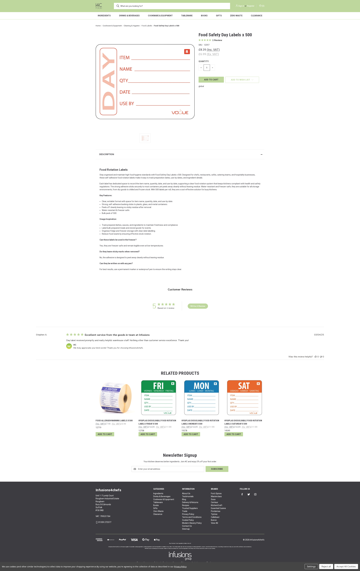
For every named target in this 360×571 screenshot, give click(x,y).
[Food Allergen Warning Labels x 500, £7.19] (115, 397)
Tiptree (214, 514)
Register (250, 6)
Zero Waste (236, 15)
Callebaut (215, 517)
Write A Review (197, 306)
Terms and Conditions (192, 517)
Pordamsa (215, 511)
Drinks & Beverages (129, 15)
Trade (184, 511)
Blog (184, 499)
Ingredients (104, 15)
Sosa (213, 499)
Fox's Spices (216, 493)
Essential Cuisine (218, 508)
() (262, 6)
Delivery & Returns (190, 502)
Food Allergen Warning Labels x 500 (114, 420)
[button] (180, 154)
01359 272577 (104, 522)
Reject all (326, 566)
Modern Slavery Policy (192, 523)
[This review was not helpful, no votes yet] (321, 356)
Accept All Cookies (346, 566)
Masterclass (216, 496)
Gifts (219, 15)
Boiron (214, 520)
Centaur (214, 502)
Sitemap (186, 529)
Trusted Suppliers (190, 508)
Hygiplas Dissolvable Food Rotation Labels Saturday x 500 (243, 422)
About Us (186, 493)
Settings (311, 566)
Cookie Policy (188, 520)
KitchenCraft (216, 505)
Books (204, 15)
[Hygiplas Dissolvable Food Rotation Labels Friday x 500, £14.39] (158, 397)
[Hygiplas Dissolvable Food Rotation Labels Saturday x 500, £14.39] (244, 397)
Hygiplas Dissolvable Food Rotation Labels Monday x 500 (200, 422)
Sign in (241, 6)
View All (214, 523)
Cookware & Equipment (160, 15)
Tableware (187, 15)
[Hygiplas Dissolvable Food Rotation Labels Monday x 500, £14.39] (201, 397)
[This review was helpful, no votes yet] (316, 356)
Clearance (256, 15)
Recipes (185, 505)
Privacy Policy (188, 514)
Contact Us (187, 526)
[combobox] (172, 6)
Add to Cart (105, 434)
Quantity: (204, 61)
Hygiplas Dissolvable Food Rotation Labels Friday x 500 (157, 422)
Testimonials (188, 496)
